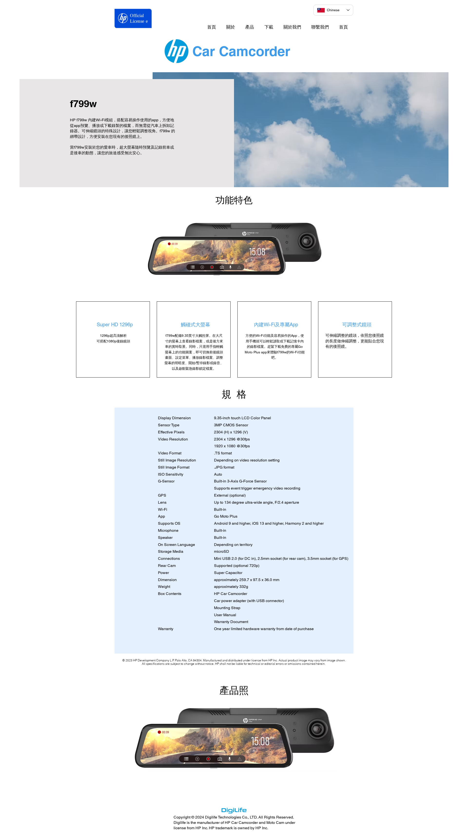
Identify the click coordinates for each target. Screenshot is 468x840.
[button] (233, 738)
